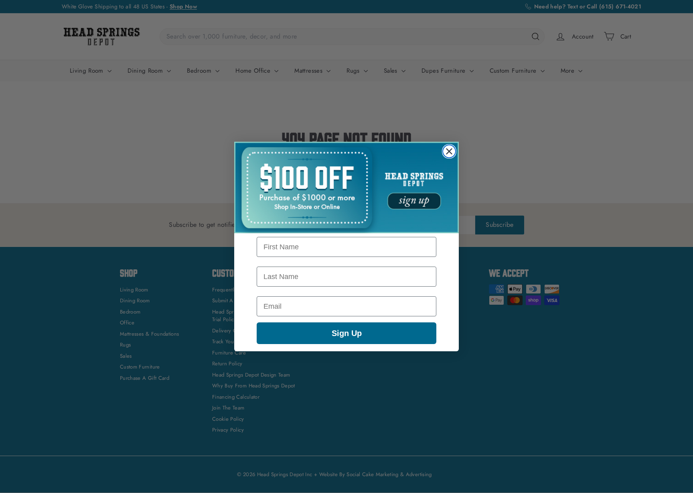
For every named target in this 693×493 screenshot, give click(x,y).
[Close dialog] (449, 151)
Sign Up (347, 333)
